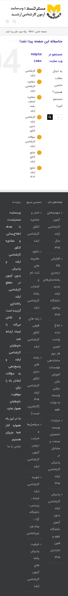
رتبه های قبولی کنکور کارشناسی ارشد (33, 332)
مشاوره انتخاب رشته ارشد (31, 104)
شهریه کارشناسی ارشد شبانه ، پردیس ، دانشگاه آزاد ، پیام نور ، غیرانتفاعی (33, 505)
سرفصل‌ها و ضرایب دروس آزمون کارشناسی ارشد (33, 445)
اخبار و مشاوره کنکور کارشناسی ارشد (33, 226)
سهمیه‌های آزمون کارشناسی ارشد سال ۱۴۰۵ (54, 230)
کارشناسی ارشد (30, 73)
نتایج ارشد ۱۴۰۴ (32, 172)
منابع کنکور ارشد (32, 157)
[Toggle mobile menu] (8, 21)
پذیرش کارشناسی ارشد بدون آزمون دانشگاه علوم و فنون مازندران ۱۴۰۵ (54, 526)
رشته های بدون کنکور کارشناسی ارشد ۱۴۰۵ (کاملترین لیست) (33, 385)
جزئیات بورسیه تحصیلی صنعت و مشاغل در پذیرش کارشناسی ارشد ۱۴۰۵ (54, 452)
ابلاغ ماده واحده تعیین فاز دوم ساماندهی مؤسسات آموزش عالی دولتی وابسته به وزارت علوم (54, 367)
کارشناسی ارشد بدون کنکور (30, 124)
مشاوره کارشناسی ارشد (30, 86)
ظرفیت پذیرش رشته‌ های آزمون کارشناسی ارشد (33, 565)
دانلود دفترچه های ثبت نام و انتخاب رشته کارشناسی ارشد (33, 279)
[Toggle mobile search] (14, 21)
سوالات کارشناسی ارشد (30, 141)
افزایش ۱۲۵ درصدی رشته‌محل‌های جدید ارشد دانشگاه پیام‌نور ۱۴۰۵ (54, 286)
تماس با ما (14, 446)
